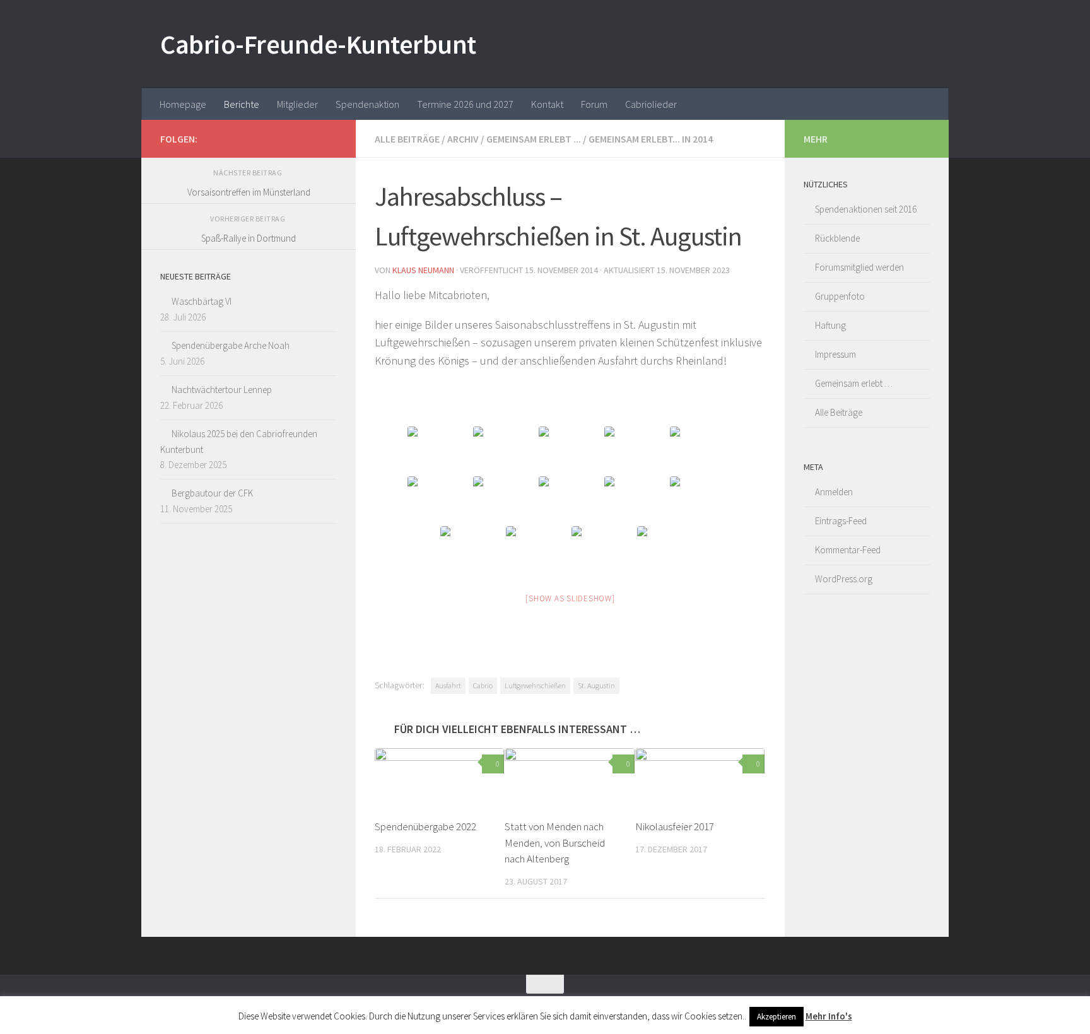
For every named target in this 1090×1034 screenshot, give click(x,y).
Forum (594, 104)
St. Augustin (596, 685)
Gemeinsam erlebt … (854, 383)
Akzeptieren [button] (776, 1016)
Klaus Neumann (423, 270)
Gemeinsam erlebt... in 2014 (651, 138)
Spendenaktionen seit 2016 (866, 209)
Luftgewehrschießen (535, 685)
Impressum (835, 354)
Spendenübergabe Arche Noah (231, 345)
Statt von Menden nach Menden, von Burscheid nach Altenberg (555, 843)
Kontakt (547, 104)
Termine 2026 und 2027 (465, 104)
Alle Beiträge (407, 138)
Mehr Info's (829, 1016)
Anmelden (834, 492)
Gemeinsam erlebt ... (533, 138)
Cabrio (483, 685)
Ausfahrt (448, 685)
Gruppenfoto (840, 296)
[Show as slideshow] (569, 598)
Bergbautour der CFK (212, 493)
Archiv (463, 138)
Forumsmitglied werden (859, 267)
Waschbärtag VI (201, 301)
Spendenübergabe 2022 (425, 826)
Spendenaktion (367, 104)
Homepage (183, 104)
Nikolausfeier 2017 (674, 826)
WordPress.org (843, 579)
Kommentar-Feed (848, 550)
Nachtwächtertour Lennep (222, 390)
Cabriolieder (651, 104)
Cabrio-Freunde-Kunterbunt (318, 44)
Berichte (241, 104)
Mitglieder (297, 104)
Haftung (830, 325)
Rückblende (837, 238)
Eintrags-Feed (841, 521)
